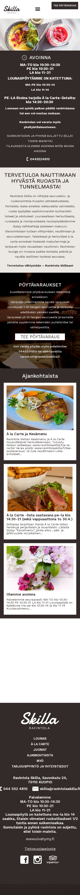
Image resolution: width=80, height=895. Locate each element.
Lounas (40, 738)
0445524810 (40, 159)
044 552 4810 (15, 789)
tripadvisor (53, 860)
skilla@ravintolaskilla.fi (60, 789)
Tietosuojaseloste (40, 849)
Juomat (40, 750)
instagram (37, 860)
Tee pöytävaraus (64, 5)
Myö (40, 761)
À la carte (40, 744)
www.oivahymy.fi (40, 839)
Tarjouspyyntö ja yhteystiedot (40, 766)
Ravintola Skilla (13, 9)
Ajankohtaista (40, 755)
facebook (24, 860)
